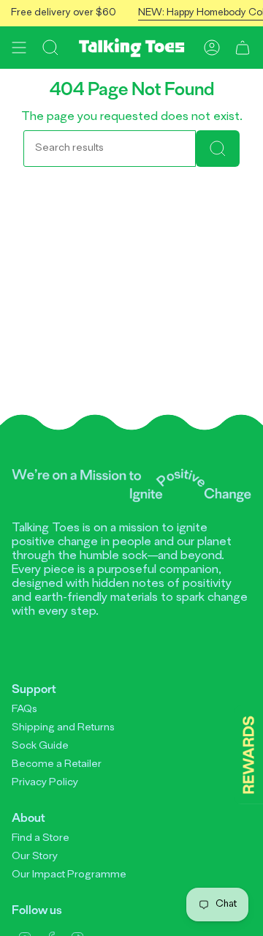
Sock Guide (40, 746)
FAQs (24, 709)
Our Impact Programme (69, 874)
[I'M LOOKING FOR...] (218, 148)
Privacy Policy (45, 782)
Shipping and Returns (63, 727)
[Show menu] (19, 47)
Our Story (35, 856)
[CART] (242, 47)
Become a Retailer (57, 764)
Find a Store (40, 838)
